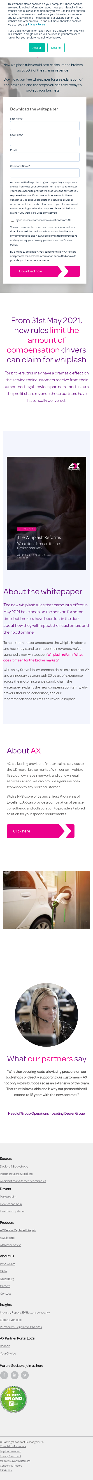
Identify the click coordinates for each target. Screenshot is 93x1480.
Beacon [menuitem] (5, 1346)
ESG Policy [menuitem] (6, 1470)
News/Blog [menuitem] (7, 1278)
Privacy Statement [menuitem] (10, 1456)
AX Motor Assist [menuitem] (10, 1245)
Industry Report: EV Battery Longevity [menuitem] (25, 1312)
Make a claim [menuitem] (8, 1196)
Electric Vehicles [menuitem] (10, 1319)
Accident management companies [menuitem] (23, 1181)
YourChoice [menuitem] (8, 1353)
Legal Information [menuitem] (10, 1451)
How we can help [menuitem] (11, 1204)
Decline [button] (56, 47)
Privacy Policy (36, 24)
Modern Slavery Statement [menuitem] (15, 1460)
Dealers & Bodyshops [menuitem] (14, 1166)
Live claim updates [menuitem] (12, 1211)
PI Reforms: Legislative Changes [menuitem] (21, 1327)
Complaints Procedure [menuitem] (13, 1446)
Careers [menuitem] (5, 1286)
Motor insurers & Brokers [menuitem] (16, 1173)
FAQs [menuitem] (3, 1271)
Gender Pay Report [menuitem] (11, 1465)
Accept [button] (37, 47)
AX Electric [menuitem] (7, 1237)
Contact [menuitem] (5, 1293)
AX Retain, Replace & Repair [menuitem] (18, 1230)
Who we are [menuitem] (7, 1264)
